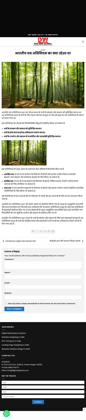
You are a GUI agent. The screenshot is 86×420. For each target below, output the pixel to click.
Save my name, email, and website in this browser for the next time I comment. (42, 303)
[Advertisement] (43, 15)
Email (7, 283)
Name (7, 272)
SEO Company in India (11, 341)
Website (8, 293)
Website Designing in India (13, 337)
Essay (43, 50)
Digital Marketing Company (14, 333)
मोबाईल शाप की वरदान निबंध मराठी (65, 241)
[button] (6, 413)
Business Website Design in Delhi (16, 349)
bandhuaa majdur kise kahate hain (20, 241)
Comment (9, 259)
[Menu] (83, 41)
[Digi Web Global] (43, 41)
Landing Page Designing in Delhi (15, 345)
